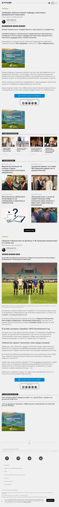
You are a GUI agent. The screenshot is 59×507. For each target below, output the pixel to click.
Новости (5, 237)
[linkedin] (41, 458)
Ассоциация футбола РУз (18, 314)
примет (25, 346)
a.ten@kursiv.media (11, 23)
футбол (18, 254)
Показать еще (29, 230)
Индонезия (5, 254)
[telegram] (29, 458)
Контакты (6, 478)
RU (52, 3)
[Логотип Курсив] (7, 2)
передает (5, 314)
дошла (38, 362)
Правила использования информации (13, 468)
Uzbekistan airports (7, 26)
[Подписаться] (56, 451)
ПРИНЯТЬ (50, 500)
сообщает (14, 37)
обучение (15, 26)
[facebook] (7, 458)
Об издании (7, 465)
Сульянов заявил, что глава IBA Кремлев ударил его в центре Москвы (43, 168)
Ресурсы (5, 8)
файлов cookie (27, 502)
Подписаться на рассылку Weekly (11, 449)
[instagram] (18, 458)
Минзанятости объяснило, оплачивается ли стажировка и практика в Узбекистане (13, 200)
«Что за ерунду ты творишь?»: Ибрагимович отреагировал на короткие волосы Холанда (28, 404)
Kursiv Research (8, 484)
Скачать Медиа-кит (8, 481)
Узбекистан (22, 26)
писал (21, 372)
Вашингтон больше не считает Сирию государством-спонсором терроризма (13, 169)
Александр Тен (11, 20)
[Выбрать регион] (49, 3)
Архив (5, 471)
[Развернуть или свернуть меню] (56, 3)
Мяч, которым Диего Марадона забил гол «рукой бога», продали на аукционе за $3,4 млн (27, 398)
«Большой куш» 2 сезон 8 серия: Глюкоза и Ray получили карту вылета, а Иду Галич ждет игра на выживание (42, 201)
